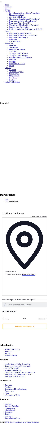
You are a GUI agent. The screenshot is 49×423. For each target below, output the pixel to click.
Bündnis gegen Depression (18, 27)
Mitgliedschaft (14, 76)
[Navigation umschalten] (1, 1)
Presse (11, 66)
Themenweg (13, 47)
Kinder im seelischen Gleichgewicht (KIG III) (25, 29)
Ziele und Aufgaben (16, 72)
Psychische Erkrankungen (18, 37)
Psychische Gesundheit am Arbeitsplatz (23, 35)
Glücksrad (13, 51)
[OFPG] (20, 101)
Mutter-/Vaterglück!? (16, 15)
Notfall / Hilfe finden (12, 82)
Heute (24, 318)
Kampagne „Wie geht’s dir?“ (19, 23)
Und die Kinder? (15, 41)
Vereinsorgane (14, 74)
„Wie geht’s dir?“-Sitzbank (18, 53)
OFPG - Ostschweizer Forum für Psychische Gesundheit (22, 422)
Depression (13, 39)
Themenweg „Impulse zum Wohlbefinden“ (24, 19)
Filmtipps (12, 62)
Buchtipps (12, 60)
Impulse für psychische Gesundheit (17, 364)
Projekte (7, 11)
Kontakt (12, 80)
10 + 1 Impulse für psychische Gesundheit (24, 13)
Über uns (8, 68)
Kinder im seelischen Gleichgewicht (18, 366)
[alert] (24, 304)
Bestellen (12, 45)
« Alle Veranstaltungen (39, 216)
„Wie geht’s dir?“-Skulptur (18, 55)
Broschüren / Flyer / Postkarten (16, 389)
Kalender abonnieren (23, 326)
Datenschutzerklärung (12, 418)
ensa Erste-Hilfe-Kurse (17, 17)
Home (7, 5)
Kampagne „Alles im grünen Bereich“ (23, 21)
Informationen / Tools (17, 64)
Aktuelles (8, 7)
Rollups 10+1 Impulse (17, 49)
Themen (7, 31)
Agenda (7, 9)
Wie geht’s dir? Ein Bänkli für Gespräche (24, 25)
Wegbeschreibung (28, 274)
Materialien (9, 43)
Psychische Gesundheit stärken (20, 33)
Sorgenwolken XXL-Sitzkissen (20, 58)
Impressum (8, 416)
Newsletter (13, 78)
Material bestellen (11, 355)
